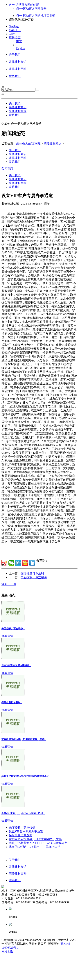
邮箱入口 (15, 30)
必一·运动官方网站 (28, 143)
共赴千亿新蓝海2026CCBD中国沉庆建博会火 (38, 843)
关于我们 (15, 54)
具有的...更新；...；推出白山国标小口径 (34, 846)
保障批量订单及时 (32, 573)
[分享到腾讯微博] (18, 563)
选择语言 (15, 37)
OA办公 (14, 26)
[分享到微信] (11, 563)
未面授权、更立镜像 (34, 577)
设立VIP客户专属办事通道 (26, 831)
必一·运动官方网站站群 (24, 4)
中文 (19, 41)
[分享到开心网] (25, 563)
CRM (12, 33)
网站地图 (7, 951)
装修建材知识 (17, 61)
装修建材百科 (17, 68)
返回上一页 (8, 584)
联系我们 (15, 76)
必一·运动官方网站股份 (31, 8)
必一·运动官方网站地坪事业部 (35, 15)
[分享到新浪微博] (4, 563)
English (20, 48)
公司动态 (7, 168)
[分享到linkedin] (32, 563)
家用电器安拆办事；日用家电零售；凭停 (35, 839)
